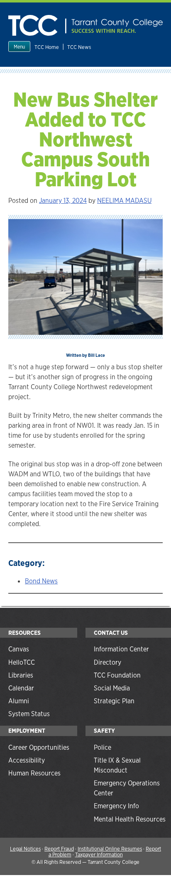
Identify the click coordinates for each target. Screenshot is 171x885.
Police (102, 747)
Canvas (18, 649)
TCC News (79, 47)
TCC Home (46, 47)
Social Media (112, 688)
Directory (107, 662)
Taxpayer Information (99, 854)
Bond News (41, 581)
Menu (19, 47)
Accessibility (26, 760)
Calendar (21, 688)
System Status (29, 713)
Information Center (121, 649)
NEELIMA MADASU (124, 200)
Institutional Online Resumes (110, 848)
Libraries (20, 675)
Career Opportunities (38, 747)
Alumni (18, 701)
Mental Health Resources (130, 819)
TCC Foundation (117, 675)
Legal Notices (25, 848)
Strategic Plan (114, 701)
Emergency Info (116, 806)
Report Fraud (59, 848)
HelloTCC (21, 662)
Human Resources (34, 773)
